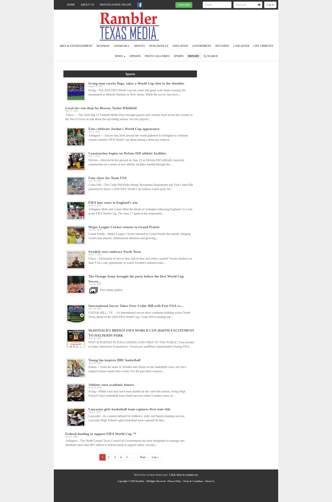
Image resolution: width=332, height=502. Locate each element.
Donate (193, 56)
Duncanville (158, 45)
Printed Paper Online (115, 4)
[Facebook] (139, 5)
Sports (179, 56)
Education (180, 45)
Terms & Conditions (193, 481)
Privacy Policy (174, 481)
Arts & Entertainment (75, 45)
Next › (143, 457)
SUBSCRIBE (184, 5)
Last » (155, 457)
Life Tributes (263, 45)
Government (201, 45)
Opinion (135, 56)
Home (71, 4)
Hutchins (222, 45)
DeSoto (139, 45)
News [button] (119, 56)
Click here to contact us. (183, 474)
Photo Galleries (157, 56)
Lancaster (241, 45)
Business (103, 45)
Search (212, 56)
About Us (87, 4)
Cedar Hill (122, 45)
